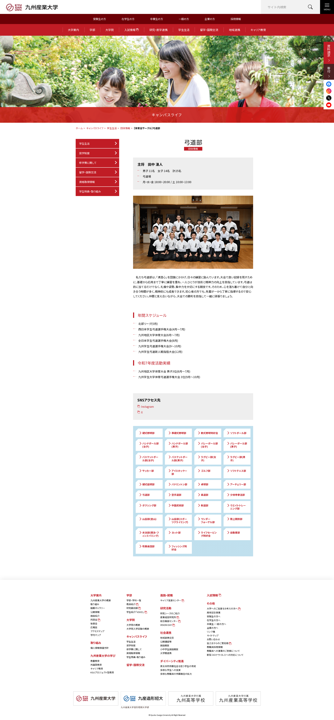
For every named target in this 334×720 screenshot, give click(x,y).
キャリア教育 (258, 30)
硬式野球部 (148, 433)
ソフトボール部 (238, 433)
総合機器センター (169, 621)
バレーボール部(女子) (209, 445)
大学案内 (73, 30)
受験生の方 (99, 19)
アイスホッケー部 (179, 472)
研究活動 (165, 608)
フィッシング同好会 (179, 548)
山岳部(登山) (149, 519)
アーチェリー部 (238, 484)
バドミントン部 (179, 484)
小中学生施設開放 (169, 649)
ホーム (79, 128)
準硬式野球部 (179, 433)
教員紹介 (131, 604)
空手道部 (176, 494)
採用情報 (235, 19)
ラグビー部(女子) (208, 458)
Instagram (147, 406)
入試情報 (130, 30)
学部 (92, 30)
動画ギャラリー (97, 608)
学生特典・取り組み (135, 657)
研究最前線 (132, 608)
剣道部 (204, 505)
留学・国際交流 (209, 30)
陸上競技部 (236, 519)
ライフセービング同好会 (209, 534)
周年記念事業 (213, 612)
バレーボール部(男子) (238, 445)
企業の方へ (212, 627)
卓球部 (204, 484)
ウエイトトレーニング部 (238, 507)
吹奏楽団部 (148, 546)
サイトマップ (212, 635)
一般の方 (184, 19)
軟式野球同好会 (209, 433)
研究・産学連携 (158, 30)
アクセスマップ (97, 631)
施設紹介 (95, 615)
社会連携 (165, 633)
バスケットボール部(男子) (180, 458)
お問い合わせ (213, 639)
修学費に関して (88, 163)
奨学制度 (131, 645)
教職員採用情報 (215, 647)
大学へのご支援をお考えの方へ (222, 608)
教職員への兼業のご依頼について (223, 650)
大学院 (109, 30)
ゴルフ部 (205, 470)
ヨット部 (176, 532)
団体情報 (125, 128)
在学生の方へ (213, 620)
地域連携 (234, 30)
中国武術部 (178, 505)
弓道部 (146, 494)
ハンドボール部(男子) (180, 445)
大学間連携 (166, 653)
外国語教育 (96, 664)
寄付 (329, 69)
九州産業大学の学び (103, 656)
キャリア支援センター (171, 600)
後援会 (93, 623)
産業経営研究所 (168, 617)
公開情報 (95, 612)
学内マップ (95, 635)
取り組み (94, 604)
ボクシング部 (149, 505)
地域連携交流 (167, 637)
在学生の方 (128, 19)
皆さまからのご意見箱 (218, 643)
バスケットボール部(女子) (150, 458)
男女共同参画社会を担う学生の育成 (178, 666)
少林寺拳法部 (237, 494)
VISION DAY (166, 625)
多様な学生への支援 (170, 670)
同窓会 (94, 619)
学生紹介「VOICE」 (135, 612)
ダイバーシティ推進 (172, 661)
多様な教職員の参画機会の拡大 (176, 673)
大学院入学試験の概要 (137, 628)
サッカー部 (148, 470)
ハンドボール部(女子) (150, 445)
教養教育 (95, 661)
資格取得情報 (87, 182)
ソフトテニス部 (238, 470)
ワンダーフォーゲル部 (208, 520)
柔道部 (204, 494)
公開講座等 (166, 641)
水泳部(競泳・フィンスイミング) (150, 534)
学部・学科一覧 (133, 600)
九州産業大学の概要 (100, 600)
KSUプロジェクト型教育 (102, 672)
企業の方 (210, 19)
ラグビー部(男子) (237, 458)
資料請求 (329, 50)
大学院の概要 (133, 625)
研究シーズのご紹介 (170, 613)
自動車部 (235, 532)
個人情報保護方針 (99, 647)
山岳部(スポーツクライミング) (180, 520)
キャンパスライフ (94, 128)
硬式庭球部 (148, 484)
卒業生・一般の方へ (216, 624)
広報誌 (93, 627)
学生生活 (183, 30)
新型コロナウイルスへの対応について (225, 654)
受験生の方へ (213, 616)
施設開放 (164, 645)
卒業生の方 (156, 19)
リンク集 (211, 631)
